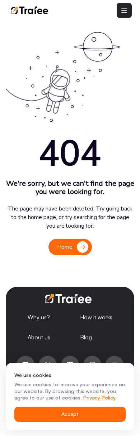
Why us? (39, 317)
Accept (70, 414)
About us (39, 337)
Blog (86, 337)
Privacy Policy (99, 397)
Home (65, 247)
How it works (96, 317)
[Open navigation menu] (124, 10)
